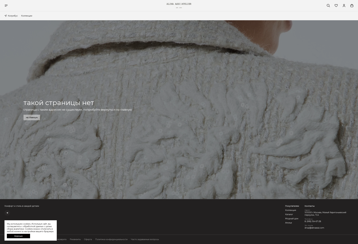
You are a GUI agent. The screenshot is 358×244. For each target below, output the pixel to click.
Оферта (88, 239)
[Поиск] (328, 5)
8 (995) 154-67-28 (313, 221)
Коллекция (290, 210)
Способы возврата (57, 239)
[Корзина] (352, 5)
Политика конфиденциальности (111, 239)
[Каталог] (6, 5)
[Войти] (344, 5)
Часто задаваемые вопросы (145, 239)
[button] (336, 5)
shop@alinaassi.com (314, 228)
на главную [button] (32, 117)
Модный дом (291, 218)
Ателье (288, 223)
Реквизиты (75, 239)
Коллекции (26, 16)
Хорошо (18, 236)
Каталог (289, 214)
